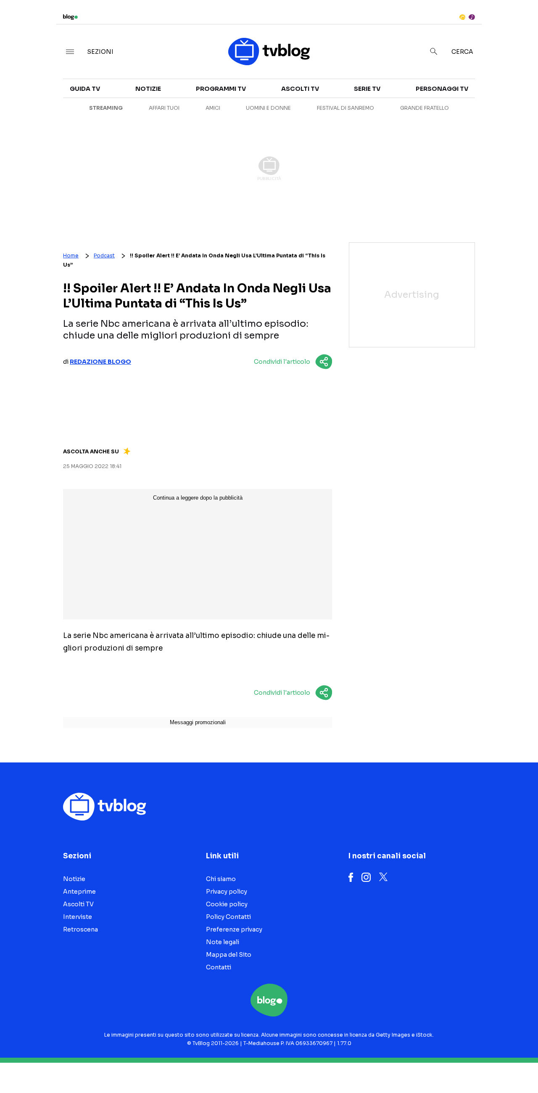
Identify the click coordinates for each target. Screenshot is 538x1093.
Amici (213, 108)
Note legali (222, 942)
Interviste (77, 917)
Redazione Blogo (100, 361)
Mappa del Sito (228, 954)
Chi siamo (221, 879)
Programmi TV (221, 89)
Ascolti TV (300, 89)
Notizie (148, 89)
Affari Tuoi (164, 108)
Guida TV (85, 89)
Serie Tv (367, 89)
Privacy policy (226, 891)
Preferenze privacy (234, 929)
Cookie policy (227, 904)
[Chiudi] (518, 24)
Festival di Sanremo (345, 108)
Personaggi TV (442, 89)
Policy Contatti (228, 917)
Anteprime (79, 891)
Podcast (104, 255)
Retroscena (80, 929)
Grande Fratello (424, 108)
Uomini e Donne (268, 108)
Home (71, 255)
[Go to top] (460, 1065)
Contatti (218, 967)
